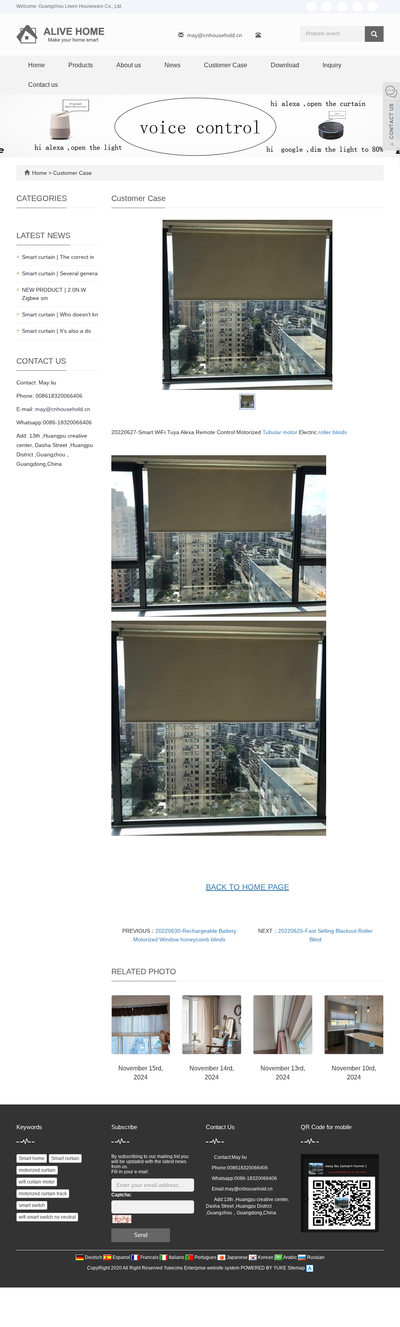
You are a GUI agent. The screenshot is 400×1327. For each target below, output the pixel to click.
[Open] (391, 117)
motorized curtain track (43, 1193)
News (172, 65)
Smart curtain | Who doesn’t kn (60, 314)
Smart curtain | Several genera (60, 273)
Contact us (43, 84)
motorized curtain (37, 1170)
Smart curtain (65, 1158)
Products (80, 65)
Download (285, 65)
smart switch (32, 1205)
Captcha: (121, 1195)
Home (36, 65)
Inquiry (332, 65)
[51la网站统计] (309, 1268)
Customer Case (225, 65)
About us (128, 65)
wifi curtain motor (37, 1182)
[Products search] (374, 34)
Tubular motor (279, 432)
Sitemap (296, 1268)
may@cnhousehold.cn (214, 35)
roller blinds (332, 432)
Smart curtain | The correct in (58, 257)
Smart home (32, 1158)
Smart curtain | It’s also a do (56, 331)
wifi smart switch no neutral (47, 1217)
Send (140, 1235)
